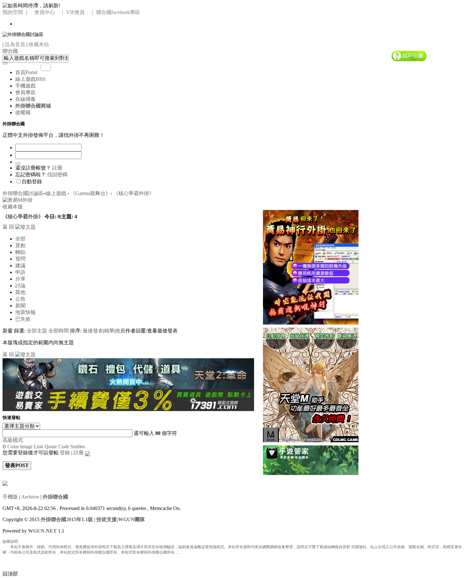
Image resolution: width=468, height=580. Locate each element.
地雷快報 (25, 312)
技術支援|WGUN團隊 (120, 519)
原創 (20, 245)
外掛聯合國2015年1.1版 (67, 519)
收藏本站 (39, 44)
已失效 (23, 319)
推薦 (120, 330)
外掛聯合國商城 (33, 105)
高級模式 (13, 440)
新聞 (20, 305)
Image (26, 446)
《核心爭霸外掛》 (133, 193)
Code (63, 446)
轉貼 (20, 252)
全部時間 (58, 330)
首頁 (26, 72)
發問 (20, 259)
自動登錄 (32, 181)
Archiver (30, 497)
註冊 (57, 168)
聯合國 (10, 51)
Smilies (77, 446)
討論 (20, 285)
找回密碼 (57, 174)
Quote (51, 446)
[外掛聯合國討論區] (23, 34)
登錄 (65, 452)
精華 (109, 330)
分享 (20, 279)
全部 (20, 238)
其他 (20, 292)
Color (13, 446)
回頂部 (10, 574)
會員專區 (25, 92)
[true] (5, 63)
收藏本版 (13, 206)
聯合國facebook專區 (118, 12)
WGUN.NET (42, 531)
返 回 (8, 226)
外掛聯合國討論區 (23, 193)
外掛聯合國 (55, 497)
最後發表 (93, 330)
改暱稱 (23, 112)
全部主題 (37, 330)
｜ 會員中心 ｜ (44, 12)
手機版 (10, 497)
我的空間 (13, 12)
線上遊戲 (30, 79)
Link (38, 446)
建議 (20, 265)
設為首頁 (15, 44)
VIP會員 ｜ (80, 12)
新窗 (8, 330)
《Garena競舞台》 (90, 193)
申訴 (20, 272)
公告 (20, 299)
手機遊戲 (25, 85)
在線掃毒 (25, 99)
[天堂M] (310, 384)
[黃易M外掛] (310, 266)
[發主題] (25, 226)
